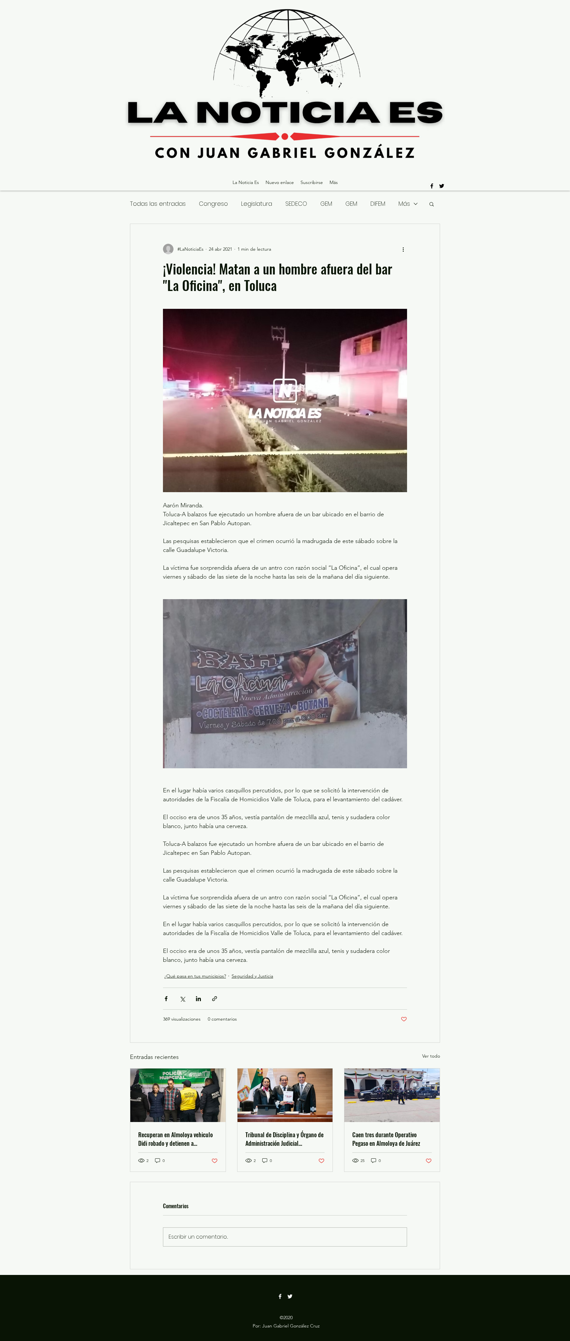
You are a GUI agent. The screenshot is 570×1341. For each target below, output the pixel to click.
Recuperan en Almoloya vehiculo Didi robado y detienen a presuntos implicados (175, 1138)
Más (404, 203)
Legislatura (256, 203)
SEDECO (296, 203)
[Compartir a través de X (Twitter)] (182, 999)
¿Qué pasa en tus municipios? (195, 976)
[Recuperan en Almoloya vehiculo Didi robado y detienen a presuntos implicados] (178, 1095)
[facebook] (431, 186)
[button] (431, 203)
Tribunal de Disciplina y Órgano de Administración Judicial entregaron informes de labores (284, 1138)
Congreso (213, 203)
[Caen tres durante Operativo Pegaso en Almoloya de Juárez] (392, 1095)
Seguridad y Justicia (252, 976)
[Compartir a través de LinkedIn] (198, 999)
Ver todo (431, 1056)
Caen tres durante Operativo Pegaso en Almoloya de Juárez (386, 1138)
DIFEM (377, 203)
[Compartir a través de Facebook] (166, 999)
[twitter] (441, 186)
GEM (326, 203)
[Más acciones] (403, 249)
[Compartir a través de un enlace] (214, 999)
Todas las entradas (158, 203)
